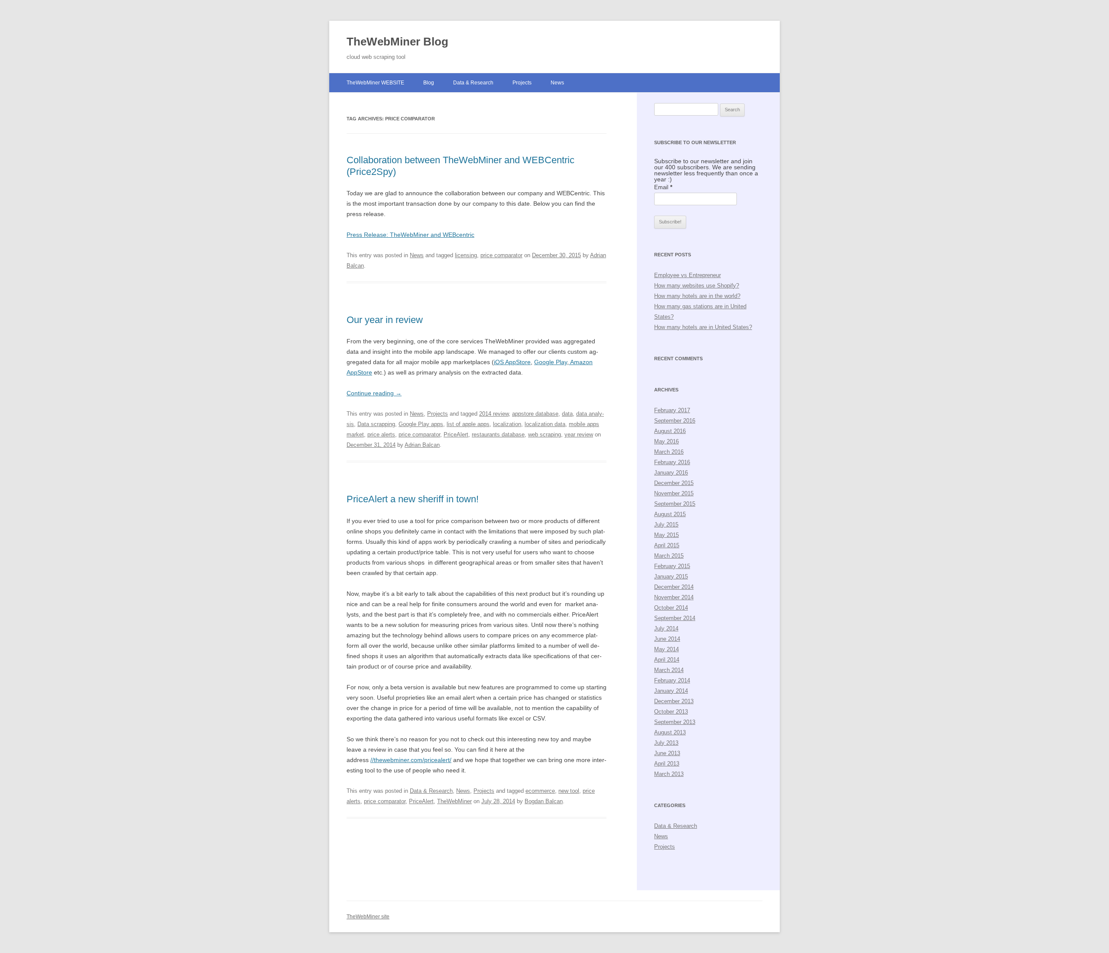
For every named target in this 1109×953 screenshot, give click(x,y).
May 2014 (666, 649)
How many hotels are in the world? (697, 296)
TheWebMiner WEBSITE (375, 83)
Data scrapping (376, 424)
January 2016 (671, 472)
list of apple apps (468, 424)
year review (578, 434)
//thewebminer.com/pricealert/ (410, 759)
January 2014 (671, 691)
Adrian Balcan (422, 445)
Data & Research (473, 83)
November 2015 (674, 493)
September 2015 (674, 504)
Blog (428, 83)
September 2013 (674, 722)
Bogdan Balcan (544, 801)
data (567, 413)
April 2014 (666, 659)
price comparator (501, 255)
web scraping (544, 434)
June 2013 (667, 753)
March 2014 (669, 670)
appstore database (535, 413)
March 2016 (669, 452)
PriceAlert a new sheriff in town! (413, 499)
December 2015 (674, 483)
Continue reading (374, 393)
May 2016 (666, 441)
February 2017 (672, 410)
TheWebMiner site (368, 917)
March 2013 (669, 774)
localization (507, 424)
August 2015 (670, 514)
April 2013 (666, 763)
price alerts (381, 434)
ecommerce (540, 791)
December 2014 (674, 587)
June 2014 (667, 639)
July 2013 (666, 743)
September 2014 (674, 618)
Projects (522, 83)
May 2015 (666, 535)
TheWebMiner (454, 801)
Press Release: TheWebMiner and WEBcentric (410, 234)
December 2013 (674, 701)
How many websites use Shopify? (696, 285)
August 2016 (670, 431)
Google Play (550, 362)
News (557, 83)
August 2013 (670, 732)
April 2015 (666, 545)
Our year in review (385, 319)
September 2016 (674, 420)
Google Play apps (421, 424)
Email (663, 187)
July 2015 (666, 524)
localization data (545, 424)
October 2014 (671, 607)
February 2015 (672, 566)
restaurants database (498, 434)
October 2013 (671, 711)
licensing (466, 255)
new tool (568, 791)
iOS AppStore (512, 362)
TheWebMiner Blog (397, 41)
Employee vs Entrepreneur (687, 275)
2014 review (494, 413)
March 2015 (669, 555)
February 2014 (672, 680)
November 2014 (674, 597)
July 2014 (666, 628)
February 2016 (672, 462)
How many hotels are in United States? (703, 327)
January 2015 (671, 576)
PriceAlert (456, 434)
